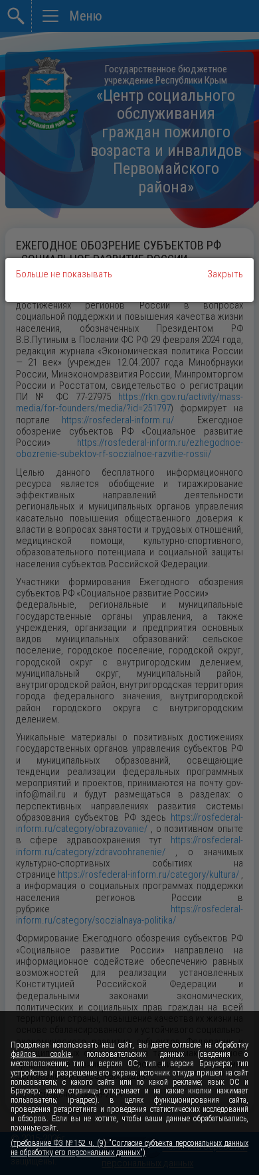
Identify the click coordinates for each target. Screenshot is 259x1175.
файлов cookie (41, 1054)
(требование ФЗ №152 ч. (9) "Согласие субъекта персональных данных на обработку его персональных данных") (129, 1148)
